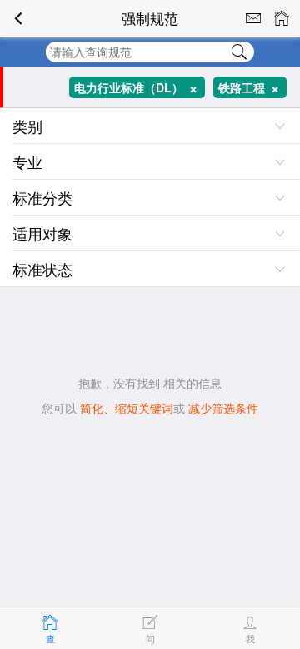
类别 (27, 125)
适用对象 (42, 233)
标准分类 (42, 197)
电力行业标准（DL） (139, 87)
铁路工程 (252, 87)
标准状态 (42, 269)
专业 (27, 161)
